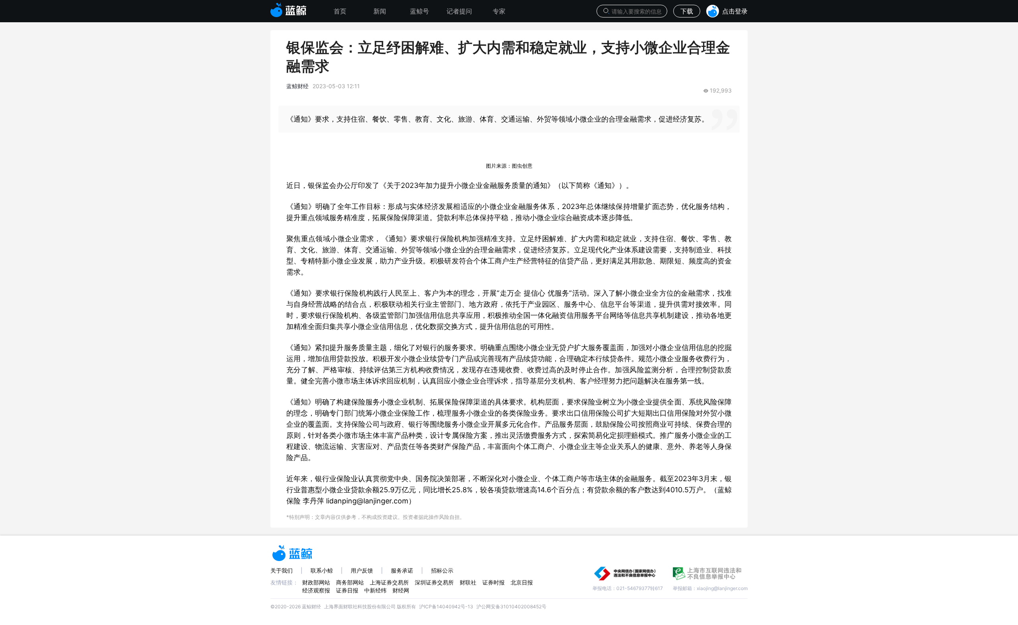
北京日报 (522, 582)
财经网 (400, 590)
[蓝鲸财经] (288, 8)
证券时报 (493, 582)
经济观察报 (316, 590)
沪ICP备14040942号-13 (446, 607)
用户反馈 (362, 570)
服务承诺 (402, 570)
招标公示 (442, 570)
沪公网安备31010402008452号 (511, 607)
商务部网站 (350, 582)
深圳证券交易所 (434, 582)
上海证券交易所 (389, 582)
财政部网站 (316, 582)
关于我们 (281, 570)
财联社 (468, 582)
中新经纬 (375, 590)
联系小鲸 (322, 570)
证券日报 (347, 590)
